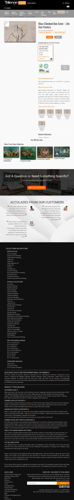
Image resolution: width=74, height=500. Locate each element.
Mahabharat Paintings (13, 314)
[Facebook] (63, 487)
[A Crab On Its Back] (28, 153)
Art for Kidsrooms (12, 348)
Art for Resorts (11, 354)
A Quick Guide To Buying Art (13, 474)
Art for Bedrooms (12, 344)
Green (40, 137)
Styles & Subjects (7, 13)
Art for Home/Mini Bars (14, 350)
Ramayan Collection (13, 324)
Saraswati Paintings (13, 297)
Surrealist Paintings (13, 276)
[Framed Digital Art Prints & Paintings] (34, 420)
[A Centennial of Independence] (11, 152)
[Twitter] (60, 487)
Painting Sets (11, 325)
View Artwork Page (60, 32)
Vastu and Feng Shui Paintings (16, 337)
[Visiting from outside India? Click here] (49, 372)
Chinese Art (10, 308)
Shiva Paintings (11, 290)
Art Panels (10, 284)
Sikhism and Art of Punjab (15, 331)
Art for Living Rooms (13, 343)
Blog (49, 12)
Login (29, 3)
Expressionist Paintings (14, 255)
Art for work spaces (13, 358)
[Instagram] (65, 487)
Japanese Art (11, 303)
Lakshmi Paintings (12, 295)
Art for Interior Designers (14, 367)
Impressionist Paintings (14, 257)
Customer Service (10, 491)
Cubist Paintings (12, 254)
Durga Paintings (11, 333)
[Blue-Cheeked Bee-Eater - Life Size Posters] (20, 31)
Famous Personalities (13, 329)
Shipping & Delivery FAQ (11, 476)
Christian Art (11, 307)
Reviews (7, 480)
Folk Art (9, 267)
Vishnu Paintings (12, 292)
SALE (67, 12)
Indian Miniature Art (13, 263)
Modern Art (10, 265)
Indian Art (10, 261)
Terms (6, 484)
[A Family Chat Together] (45, 152)
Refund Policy (9, 482)
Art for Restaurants (13, 352)
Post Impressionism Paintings (16, 272)
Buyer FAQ (8, 478)
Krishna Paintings (12, 286)
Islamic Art (10, 259)
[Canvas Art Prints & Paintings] (28, 409)
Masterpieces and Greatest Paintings (18, 316)
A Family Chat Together (43, 159)
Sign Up (33, 3)
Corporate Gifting (12, 365)
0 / (65, 3)
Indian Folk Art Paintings (14, 320)
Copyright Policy (9, 486)
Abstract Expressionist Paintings (16, 278)
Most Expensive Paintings (14, 318)
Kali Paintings (11, 335)
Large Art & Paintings (13, 327)
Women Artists (11, 312)
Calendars (61, 12)
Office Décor (11, 363)
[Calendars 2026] (17, 390)
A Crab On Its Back (25, 161)
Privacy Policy (9, 487)
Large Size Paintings (43, 13)
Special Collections (15, 13)
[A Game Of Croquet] (62, 152)
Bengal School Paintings (14, 305)
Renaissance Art (12, 274)
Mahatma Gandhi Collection (15, 299)
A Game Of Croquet (59, 158)
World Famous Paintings (14, 310)
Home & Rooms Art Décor (22, 13)
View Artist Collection (45, 32)
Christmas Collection (13, 322)
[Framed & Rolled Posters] (24, 400)
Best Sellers (54, 13)
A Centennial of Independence (8, 160)
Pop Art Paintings (12, 271)
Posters (37, 12)
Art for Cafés (11, 356)
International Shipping (11, 489)
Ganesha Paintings (12, 293)
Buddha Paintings (12, 288)
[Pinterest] (68, 487)
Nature (46, 137)
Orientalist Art (11, 269)
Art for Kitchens (12, 346)
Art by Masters (30, 13)
